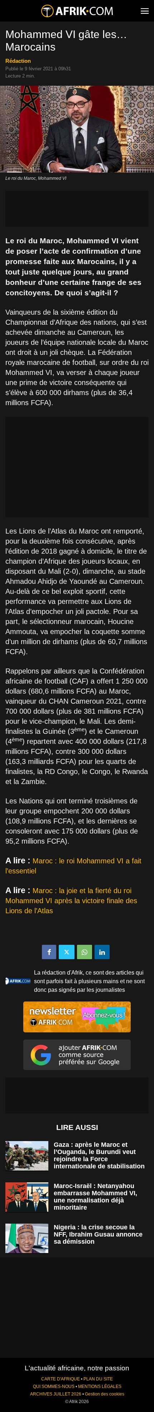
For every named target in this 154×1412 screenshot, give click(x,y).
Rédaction (18, 61)
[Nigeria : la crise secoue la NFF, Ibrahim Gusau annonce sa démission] (26, 1238)
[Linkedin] (102, 952)
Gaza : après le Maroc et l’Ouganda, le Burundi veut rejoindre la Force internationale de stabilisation (99, 1155)
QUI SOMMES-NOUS (53, 1386)
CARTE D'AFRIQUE (60, 1378)
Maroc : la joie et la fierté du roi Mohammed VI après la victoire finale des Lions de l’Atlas (71, 901)
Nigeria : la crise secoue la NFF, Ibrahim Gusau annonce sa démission (98, 1234)
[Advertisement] (77, 209)
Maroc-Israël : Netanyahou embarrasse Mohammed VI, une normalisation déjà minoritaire (95, 1196)
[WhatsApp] (84, 952)
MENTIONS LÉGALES (99, 1386)
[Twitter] (66, 952)
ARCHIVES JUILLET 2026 (55, 1394)
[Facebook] (49, 952)
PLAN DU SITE (98, 1378)
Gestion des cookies (104, 1394)
